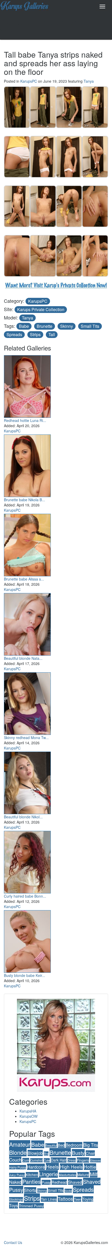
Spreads (14, 334)
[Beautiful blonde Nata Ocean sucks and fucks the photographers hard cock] (27, 623)
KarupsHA (28, 1111)
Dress (71, 1160)
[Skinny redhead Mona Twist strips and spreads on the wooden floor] (27, 702)
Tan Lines (49, 1199)
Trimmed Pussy (31, 1205)
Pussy (46, 1182)
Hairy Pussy (17, 1167)
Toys (13, 1205)
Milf (93, 1173)
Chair (90, 1153)
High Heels (71, 1166)
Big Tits (90, 1145)
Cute (47, 1160)
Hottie (90, 1166)
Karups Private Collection (40, 309)
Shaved (75, 1182)
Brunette (44, 326)
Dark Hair (58, 1160)
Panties (31, 1181)
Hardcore (36, 1167)
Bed (61, 1145)
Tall (51, 334)
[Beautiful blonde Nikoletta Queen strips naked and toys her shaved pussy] (27, 781)
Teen (77, 1199)
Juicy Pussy (17, 1175)
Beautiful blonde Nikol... (23, 816)
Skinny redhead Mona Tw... (26, 737)
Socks (68, 1191)
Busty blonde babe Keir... (24, 975)
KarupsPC (28, 81)
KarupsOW (29, 1116)
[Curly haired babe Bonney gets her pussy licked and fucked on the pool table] (27, 860)
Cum (25, 1160)
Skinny (66, 326)
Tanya (89, 81)
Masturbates (67, 1175)
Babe (24, 326)
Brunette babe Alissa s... (24, 579)
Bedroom (74, 1145)
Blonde (18, 1152)
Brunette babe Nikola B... (24, 499)
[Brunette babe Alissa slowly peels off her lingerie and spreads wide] (27, 543)
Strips (35, 334)
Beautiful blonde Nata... (23, 658)
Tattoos (65, 1198)
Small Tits (90, 326)
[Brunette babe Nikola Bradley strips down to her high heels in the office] (27, 464)
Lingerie (48, 1174)
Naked (15, 1182)
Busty (78, 1152)
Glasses (95, 1160)
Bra (46, 1153)
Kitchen (32, 1174)
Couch (15, 1160)
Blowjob (35, 1153)
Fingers (83, 1160)
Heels (52, 1166)
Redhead (59, 1182)
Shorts (30, 1190)
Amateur (19, 1144)
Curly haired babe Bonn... (25, 896)
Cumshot (36, 1160)
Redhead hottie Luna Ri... (25, 420)
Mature (83, 1174)
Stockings (16, 1199)
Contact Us (13, 1242)
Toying (87, 1199)
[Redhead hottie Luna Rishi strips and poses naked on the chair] (27, 385)
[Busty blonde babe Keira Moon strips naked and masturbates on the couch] (27, 940)
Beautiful (51, 1145)
